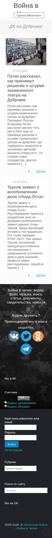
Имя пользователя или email (22, 420)
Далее (40, 171)
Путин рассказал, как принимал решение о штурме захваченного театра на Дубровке (25, 88)
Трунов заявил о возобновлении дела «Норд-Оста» (25, 192)
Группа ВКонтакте (29, 15)
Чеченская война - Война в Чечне (31, 526)
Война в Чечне (26, 6)
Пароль (10, 432)
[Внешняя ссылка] (14, 340)
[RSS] (24, 533)
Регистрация (13, 450)
